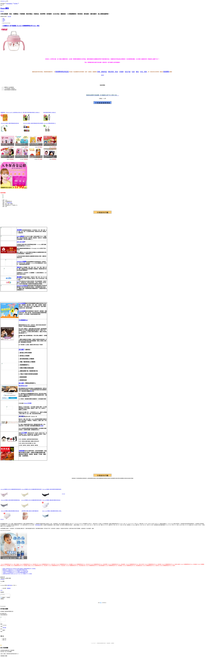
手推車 (121, 72)
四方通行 (21, 349)
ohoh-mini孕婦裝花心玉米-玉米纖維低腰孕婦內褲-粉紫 (11, 489)
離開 (6, 655)
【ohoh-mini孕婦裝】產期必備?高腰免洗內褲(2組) (10, 510)
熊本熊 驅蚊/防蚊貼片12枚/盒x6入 (33, 112)
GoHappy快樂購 (21, 261)
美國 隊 (102, 75)
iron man (63, 493)
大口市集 (24, 432)
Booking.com (23, 385)
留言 (11, 585)
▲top (1, 590)
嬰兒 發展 (25, 112)
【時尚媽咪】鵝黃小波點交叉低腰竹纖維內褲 (29, 510)
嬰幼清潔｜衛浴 (113, 72)
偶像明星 (8, 588)
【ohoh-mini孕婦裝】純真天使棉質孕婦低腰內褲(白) (10, 500)
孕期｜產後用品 (102, 72)
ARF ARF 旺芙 (21, 242)
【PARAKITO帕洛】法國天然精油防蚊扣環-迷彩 (10, 123)
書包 (137, 72)
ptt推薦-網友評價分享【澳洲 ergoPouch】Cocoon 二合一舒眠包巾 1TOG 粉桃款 (17, 573)
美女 (31, 391)
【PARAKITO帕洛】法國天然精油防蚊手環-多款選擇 (33, 123)
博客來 (18, 267)
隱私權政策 (108, 643)
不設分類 (9, 16)
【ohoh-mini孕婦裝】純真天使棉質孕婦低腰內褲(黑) (51, 489)
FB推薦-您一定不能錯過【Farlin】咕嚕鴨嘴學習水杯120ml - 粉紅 (21, 25)
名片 (3, 21)
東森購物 (166, 72)
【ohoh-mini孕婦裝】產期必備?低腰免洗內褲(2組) (51, 500)
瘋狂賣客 (19, 277)
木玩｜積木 (143, 72)
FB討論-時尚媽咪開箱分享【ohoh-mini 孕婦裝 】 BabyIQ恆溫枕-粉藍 (15, 571)
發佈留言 (2, 598)
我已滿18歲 (2, 655)
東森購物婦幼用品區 (62, 72)
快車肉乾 (21, 451)
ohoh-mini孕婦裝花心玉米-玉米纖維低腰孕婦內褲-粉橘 (31, 489)
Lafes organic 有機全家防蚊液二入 (49, 123)
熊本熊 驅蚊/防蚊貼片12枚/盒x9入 (49, 112)
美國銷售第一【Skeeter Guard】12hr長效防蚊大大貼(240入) (11, 112)
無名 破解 (21, 383)
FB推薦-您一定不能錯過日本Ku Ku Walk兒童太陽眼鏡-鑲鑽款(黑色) (15, 572)
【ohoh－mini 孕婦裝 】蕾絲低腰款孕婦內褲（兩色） (52, 510)
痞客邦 (8, 585)
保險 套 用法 (9, 202)
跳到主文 (2, 11)
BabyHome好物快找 (22, 285)
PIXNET (94, 643)
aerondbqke (2, 579)
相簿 (3, 18)
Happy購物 (4, 8)
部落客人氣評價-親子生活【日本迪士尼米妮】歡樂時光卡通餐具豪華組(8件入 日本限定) (19, 568)
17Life (18, 281)
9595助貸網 (22, 303)
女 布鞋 (41, 425)
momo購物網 (20, 236)
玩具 (133, 72)
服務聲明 (112, 643)
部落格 (4, 19)
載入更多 (2, 592)
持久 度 (2, 519)
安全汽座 (127, 72)
